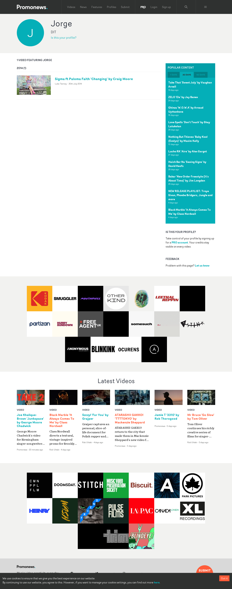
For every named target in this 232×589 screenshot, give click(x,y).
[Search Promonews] (186, 7)
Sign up (166, 7)
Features (96, 7)
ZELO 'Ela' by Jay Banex (183, 97)
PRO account (180, 242)
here (157, 582)
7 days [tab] (173, 74)
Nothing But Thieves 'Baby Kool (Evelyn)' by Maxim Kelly (188, 139)
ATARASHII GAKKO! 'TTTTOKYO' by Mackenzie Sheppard (130, 418)
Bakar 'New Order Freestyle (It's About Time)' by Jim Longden (188, 178)
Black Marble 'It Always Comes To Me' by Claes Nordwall (189, 212)
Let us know (202, 265)
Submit (125, 7)
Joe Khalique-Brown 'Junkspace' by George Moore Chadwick (30, 420)
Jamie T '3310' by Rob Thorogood (167, 417)
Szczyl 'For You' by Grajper (95, 417)
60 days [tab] (201, 74)
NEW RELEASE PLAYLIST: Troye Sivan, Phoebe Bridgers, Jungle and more (190, 195)
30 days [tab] (187, 74)
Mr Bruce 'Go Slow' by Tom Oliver (200, 417)
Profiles (111, 7)
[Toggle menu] (205, 7)
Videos (71, 7)
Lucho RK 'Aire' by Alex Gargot (187, 151)
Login (153, 7)
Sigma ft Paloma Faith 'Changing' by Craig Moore (94, 79)
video (20, 410)
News (83, 7)
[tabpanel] (190, 151)
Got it (224, 578)
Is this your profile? (63, 37)
